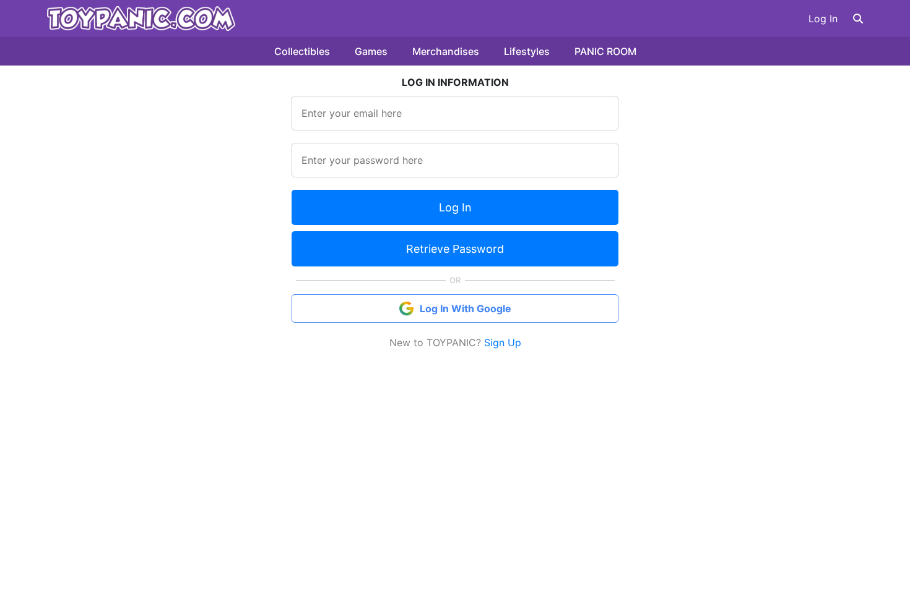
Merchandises (445, 51)
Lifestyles (527, 51)
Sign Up (502, 342)
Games (371, 51)
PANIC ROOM (605, 51)
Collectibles (302, 51)
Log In (823, 18)
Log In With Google (465, 308)
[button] (858, 18)
